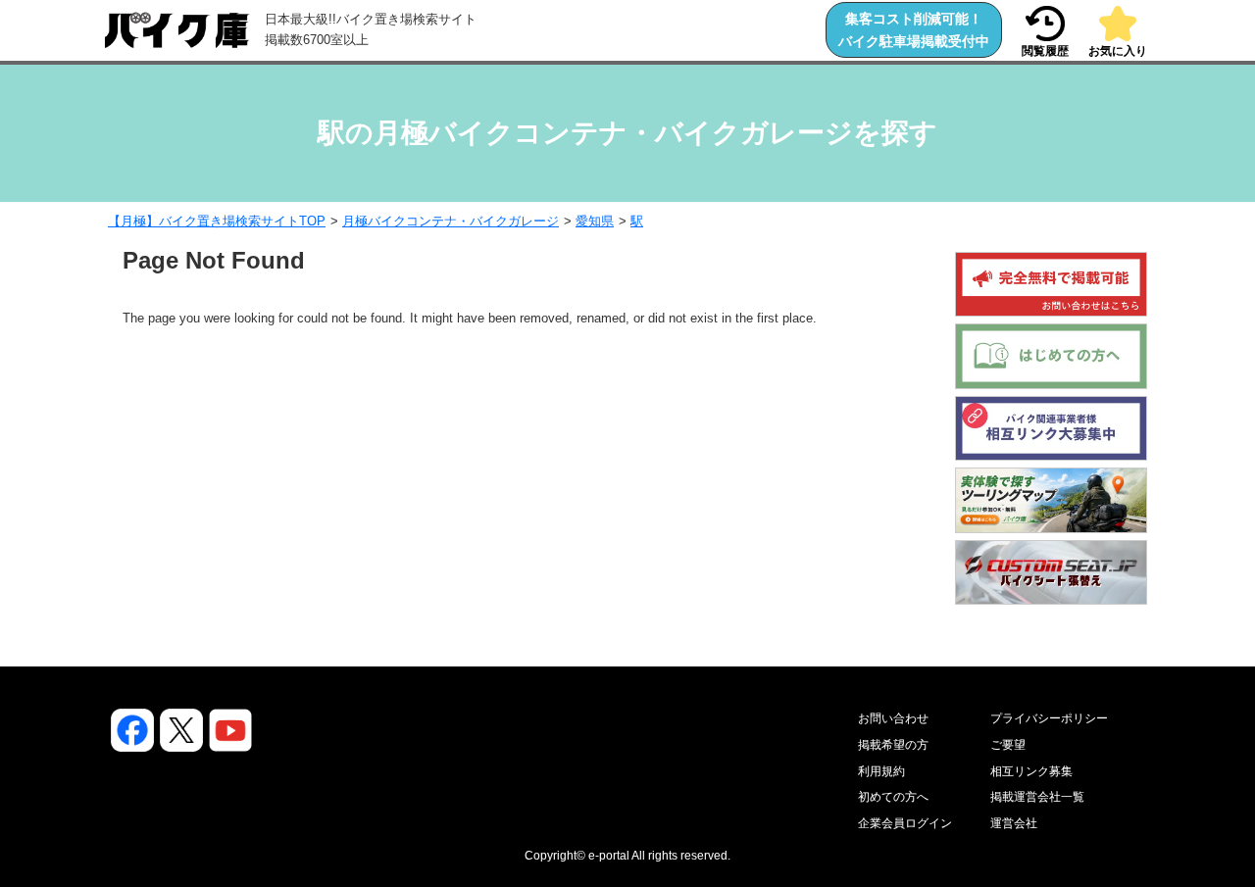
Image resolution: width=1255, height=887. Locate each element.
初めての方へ (893, 797)
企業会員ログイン (905, 823)
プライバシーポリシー (1049, 718)
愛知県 (595, 221)
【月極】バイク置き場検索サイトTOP (217, 221)
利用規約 (881, 771)
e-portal (608, 855)
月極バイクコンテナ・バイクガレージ (450, 221)
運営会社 (1013, 823)
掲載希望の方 (893, 745)
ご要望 (1008, 745)
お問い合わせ (893, 718)
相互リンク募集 (1031, 771)
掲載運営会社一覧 (1037, 797)
